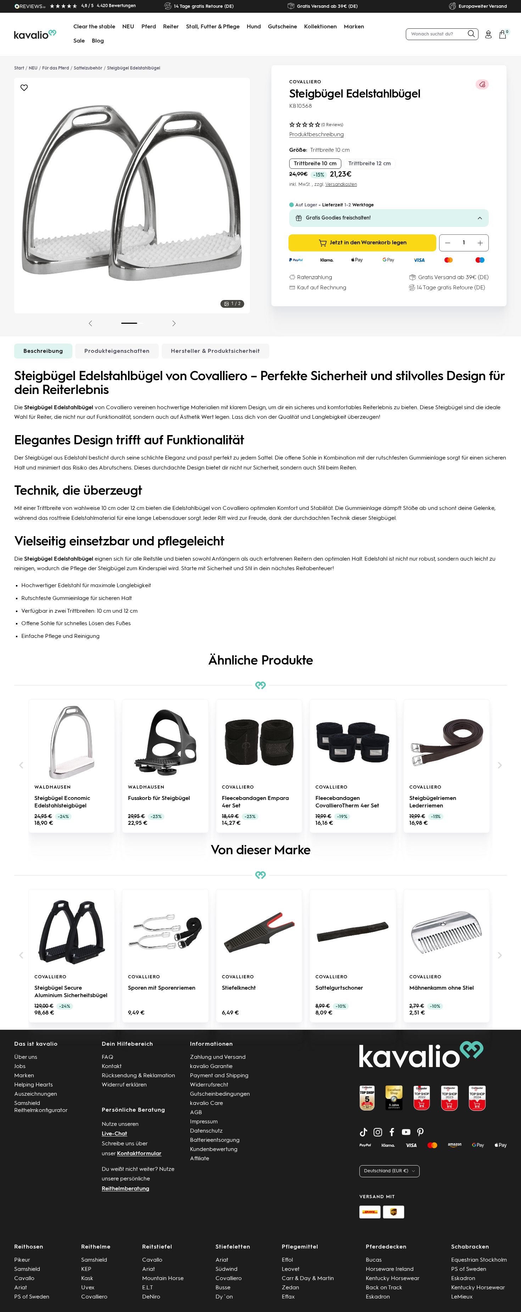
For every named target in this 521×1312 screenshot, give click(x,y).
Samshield (27, 1269)
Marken (354, 27)
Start (19, 68)
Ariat (20, 1288)
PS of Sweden (31, 1297)
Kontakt (112, 1066)
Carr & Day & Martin (308, 1279)
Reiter (171, 27)
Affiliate (199, 1159)
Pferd (148, 27)
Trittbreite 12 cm (369, 164)
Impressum (204, 1122)
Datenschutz (206, 1131)
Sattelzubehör (88, 68)
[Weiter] (174, 323)
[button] (21, 765)
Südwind (226, 1269)
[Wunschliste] (24, 89)
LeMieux (462, 1297)
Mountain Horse (163, 1279)
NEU (128, 27)
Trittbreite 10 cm (315, 164)
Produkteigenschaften (117, 351)
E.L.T (147, 1288)
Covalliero (305, 82)
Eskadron (378, 1297)
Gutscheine (282, 27)
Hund (254, 27)
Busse (222, 1288)
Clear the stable (94, 27)
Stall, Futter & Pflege (213, 27)
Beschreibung (43, 351)
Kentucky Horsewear (393, 1279)
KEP (86, 1269)
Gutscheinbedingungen (220, 1094)
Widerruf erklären (124, 1085)
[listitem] (71, 766)
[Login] (488, 34)
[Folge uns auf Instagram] (378, 1132)
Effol (287, 1260)
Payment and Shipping (219, 1076)
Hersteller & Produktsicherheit (215, 351)
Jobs (20, 1066)
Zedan (290, 1288)
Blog (98, 41)
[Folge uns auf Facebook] (392, 1132)
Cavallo (24, 1279)
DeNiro (151, 1297)
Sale (79, 41)
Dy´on (224, 1297)
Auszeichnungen (35, 1094)
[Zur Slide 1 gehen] (129, 323)
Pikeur (22, 1260)
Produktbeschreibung (316, 135)
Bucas (374, 1260)
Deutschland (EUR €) (386, 1171)
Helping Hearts (33, 1085)
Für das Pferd (55, 68)
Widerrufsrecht (209, 1085)
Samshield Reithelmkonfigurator (41, 1107)
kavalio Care (206, 1103)
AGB (196, 1113)
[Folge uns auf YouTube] (406, 1132)
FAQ (107, 1057)
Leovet (290, 1269)
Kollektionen (320, 27)
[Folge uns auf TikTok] (363, 1132)
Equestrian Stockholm (479, 1260)
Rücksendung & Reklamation (138, 1076)
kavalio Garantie (211, 1066)
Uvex (88, 1288)
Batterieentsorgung (215, 1140)
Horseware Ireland (390, 1269)
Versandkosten (341, 184)
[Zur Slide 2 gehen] (141, 323)
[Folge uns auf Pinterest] (420, 1132)
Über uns (25, 1057)
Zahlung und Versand (218, 1057)
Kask (87, 1279)
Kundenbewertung (213, 1149)
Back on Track (384, 1288)
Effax (288, 1297)
